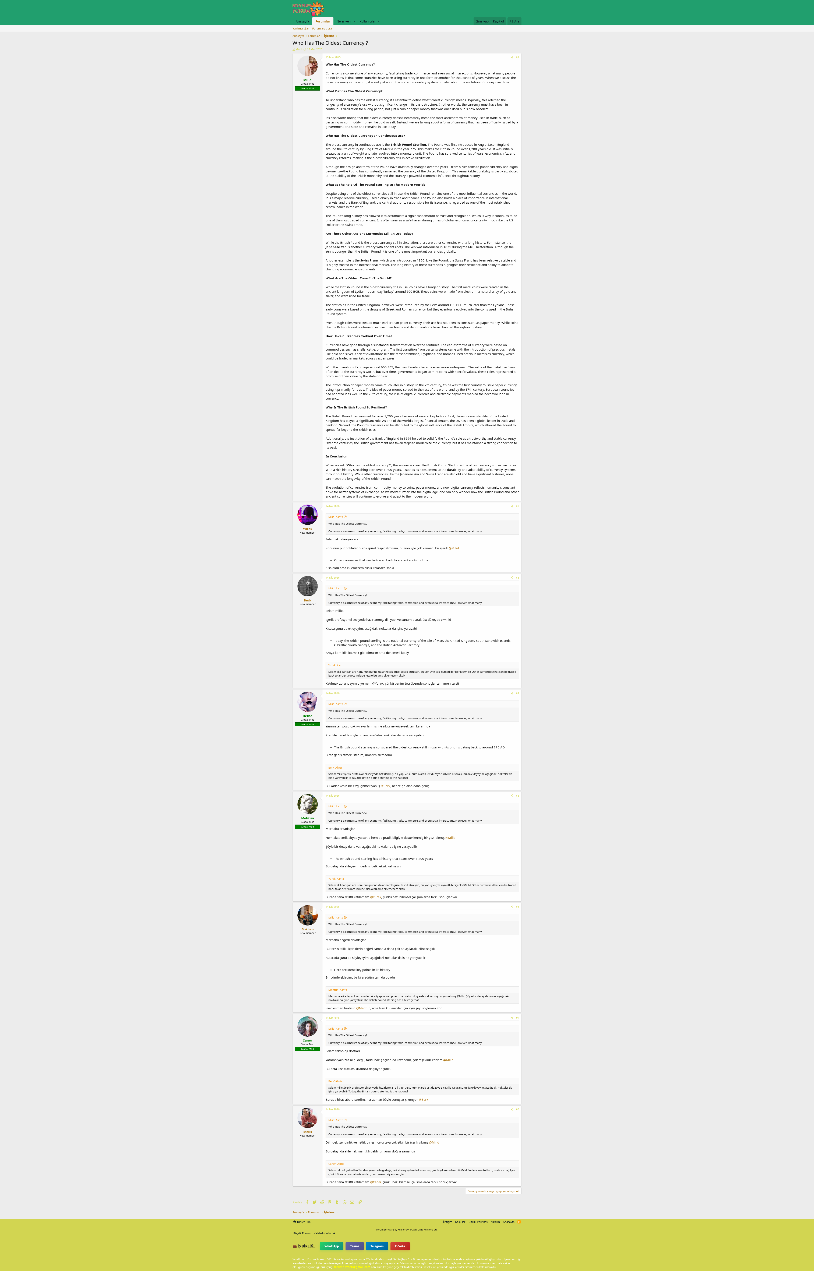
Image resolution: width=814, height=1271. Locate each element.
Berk (307, 600)
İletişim (447, 1222)
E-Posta (400, 1246)
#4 (517, 693)
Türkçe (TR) (303, 1222)
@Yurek (375, 897)
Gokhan (307, 929)
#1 (517, 57)
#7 (517, 1018)
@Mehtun (363, 1008)
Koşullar (460, 1222)
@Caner (375, 1182)
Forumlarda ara (322, 28)
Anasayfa (302, 21)
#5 (517, 795)
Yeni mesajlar (301, 28)
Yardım (495, 1222)
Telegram (377, 1246)
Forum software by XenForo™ (407, 1229)
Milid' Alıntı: (335, 517)
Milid (298, 49)
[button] (354, 21)
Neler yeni (344, 21)
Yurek (307, 529)
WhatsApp (332, 1246)
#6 (517, 907)
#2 (517, 506)
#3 (517, 577)
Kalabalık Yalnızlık (324, 1233)
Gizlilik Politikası (478, 1222)
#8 (517, 1109)
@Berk (385, 786)
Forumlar (322, 21)
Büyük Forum (302, 1233)
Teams (354, 1246)
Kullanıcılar (368, 21)
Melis (307, 1132)
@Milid (454, 548)
